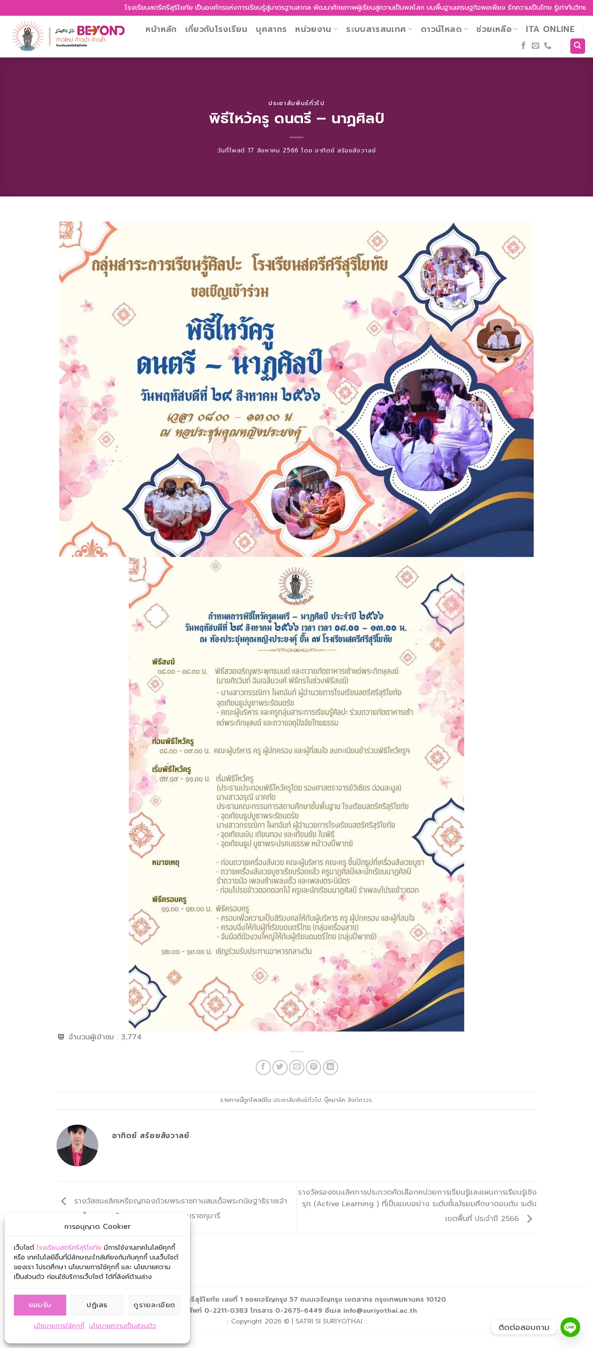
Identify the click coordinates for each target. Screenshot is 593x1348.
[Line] (570, 1327)
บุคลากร (271, 29)
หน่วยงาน (313, 29)
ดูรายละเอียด (154, 1305)
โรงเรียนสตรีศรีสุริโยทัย (69, 1248)
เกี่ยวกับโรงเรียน (216, 29)
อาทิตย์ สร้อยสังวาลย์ (345, 150)
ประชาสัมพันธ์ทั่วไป (296, 103)
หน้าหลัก (161, 29)
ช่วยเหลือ (493, 29)
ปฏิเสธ (97, 1305)
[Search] (578, 46)
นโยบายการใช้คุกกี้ (59, 1326)
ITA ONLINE (550, 29)
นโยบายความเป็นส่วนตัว (122, 1326)
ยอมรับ (40, 1305)
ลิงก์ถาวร (359, 1099)
